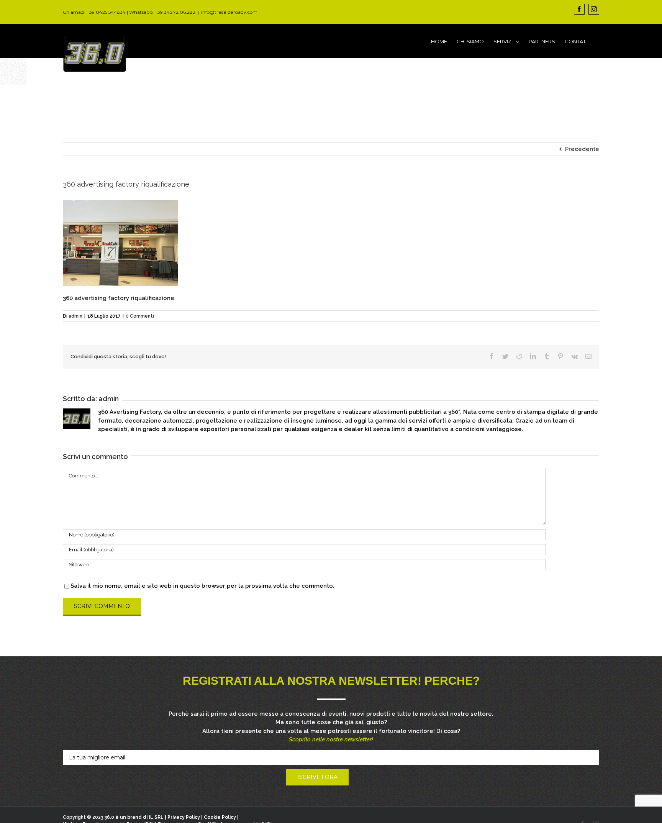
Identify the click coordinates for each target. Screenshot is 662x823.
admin (75, 316)
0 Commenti (140, 316)
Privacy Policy (183, 817)
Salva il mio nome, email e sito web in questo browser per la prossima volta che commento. (202, 585)
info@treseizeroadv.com (229, 12)
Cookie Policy (220, 817)
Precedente (582, 149)
